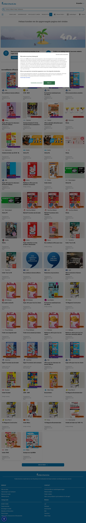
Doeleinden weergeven (37, 82)
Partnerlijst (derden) (25, 77)
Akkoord (49, 82)
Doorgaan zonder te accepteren (62, 54)
